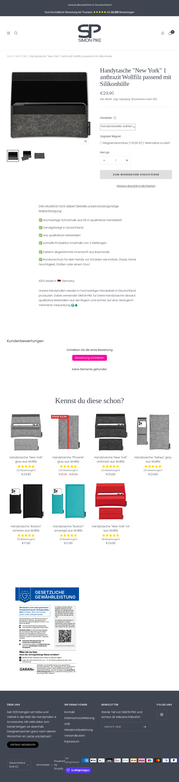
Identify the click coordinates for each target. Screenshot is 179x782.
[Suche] (15, 33)
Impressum (71, 741)
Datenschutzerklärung (79, 718)
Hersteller (106, 118)
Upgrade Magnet (110, 136)
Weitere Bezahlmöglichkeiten (136, 186)
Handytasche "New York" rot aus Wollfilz (111, 528)
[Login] (162, 33)
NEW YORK (21, 56)
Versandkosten (74, 736)
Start (10, 56)
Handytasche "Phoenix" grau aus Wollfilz (68, 459)
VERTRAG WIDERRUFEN (22, 744)
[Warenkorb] (170, 33)
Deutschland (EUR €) (17, 764)
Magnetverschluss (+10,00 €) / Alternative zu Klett (136, 143)
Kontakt (69, 712)
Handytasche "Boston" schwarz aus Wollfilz (26, 528)
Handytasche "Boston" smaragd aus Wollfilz (68, 528)
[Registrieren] (144, 727)
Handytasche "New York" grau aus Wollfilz (26, 459)
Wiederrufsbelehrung (78, 730)
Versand (124, 99)
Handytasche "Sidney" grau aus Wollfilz (153, 459)
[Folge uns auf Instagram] (161, 714)
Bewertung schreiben (89, 358)
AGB (67, 724)
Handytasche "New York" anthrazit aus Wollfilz (110, 459)
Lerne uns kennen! (39, 736)
